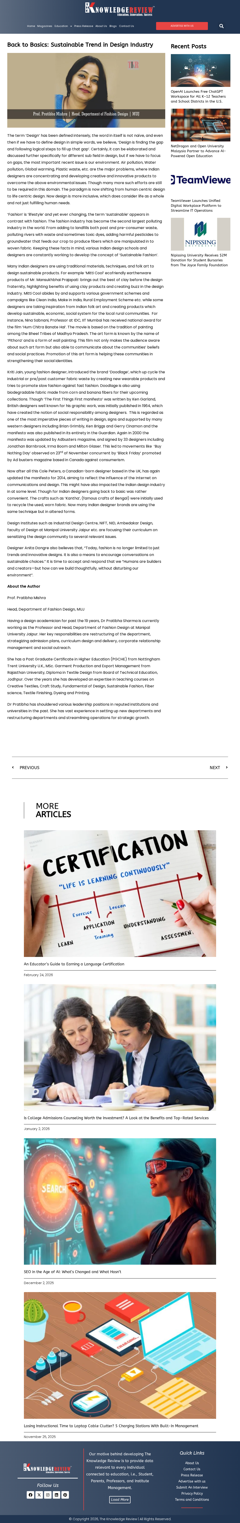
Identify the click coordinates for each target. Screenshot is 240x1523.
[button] (221, 26)
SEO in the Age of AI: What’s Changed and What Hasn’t (72, 1272)
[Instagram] (48, 1495)
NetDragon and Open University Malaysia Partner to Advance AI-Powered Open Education (198, 151)
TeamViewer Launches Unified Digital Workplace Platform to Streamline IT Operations (196, 206)
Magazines (44, 26)
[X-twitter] (39, 1495)
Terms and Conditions (192, 1500)
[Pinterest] (65, 1495)
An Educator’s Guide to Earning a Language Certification (74, 964)
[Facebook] (30, 1495)
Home (31, 26)
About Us (101, 26)
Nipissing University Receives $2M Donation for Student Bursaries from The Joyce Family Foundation (199, 260)
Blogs (113, 26)
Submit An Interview (192, 1488)
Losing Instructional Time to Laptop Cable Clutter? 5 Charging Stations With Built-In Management (111, 1426)
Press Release (83, 26)
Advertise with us (192, 1481)
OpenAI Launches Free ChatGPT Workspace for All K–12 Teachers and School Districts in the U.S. (198, 96)
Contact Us (126, 26)
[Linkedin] (56, 1495)
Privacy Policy (192, 1494)
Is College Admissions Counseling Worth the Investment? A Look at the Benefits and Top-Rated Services (116, 1118)
